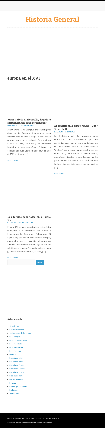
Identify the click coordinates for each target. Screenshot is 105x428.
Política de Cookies (43, 419)
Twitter (15, 7)
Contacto (56, 419)
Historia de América (17, 361)
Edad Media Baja (16, 347)
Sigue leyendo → (13, 160)
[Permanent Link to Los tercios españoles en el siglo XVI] (29, 214)
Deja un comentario (26, 125)
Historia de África (16, 358)
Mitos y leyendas (16, 379)
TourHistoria (14, 393)
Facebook (10, 7)
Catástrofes (14, 326)
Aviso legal (30, 419)
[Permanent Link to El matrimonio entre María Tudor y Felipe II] (76, 123)
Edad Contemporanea (18, 340)
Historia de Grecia (16, 372)
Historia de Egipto (16, 365)
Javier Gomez (12, 125)
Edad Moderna (15, 351)
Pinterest (21, 7)
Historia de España (17, 368)
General (12, 354)
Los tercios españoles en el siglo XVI (29, 218)
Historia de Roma (16, 376)
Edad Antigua (14, 336)
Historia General (52, 19)
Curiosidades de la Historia (20, 333)
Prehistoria (13, 390)
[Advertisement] (52, 49)
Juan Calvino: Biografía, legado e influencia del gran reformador (29, 121)
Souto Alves (58, 132)
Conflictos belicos (16, 329)
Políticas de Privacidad (16, 419)
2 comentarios (70, 132)
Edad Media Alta (15, 344)
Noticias (12, 383)
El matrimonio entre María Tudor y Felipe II (76, 127)
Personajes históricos (18, 386)
